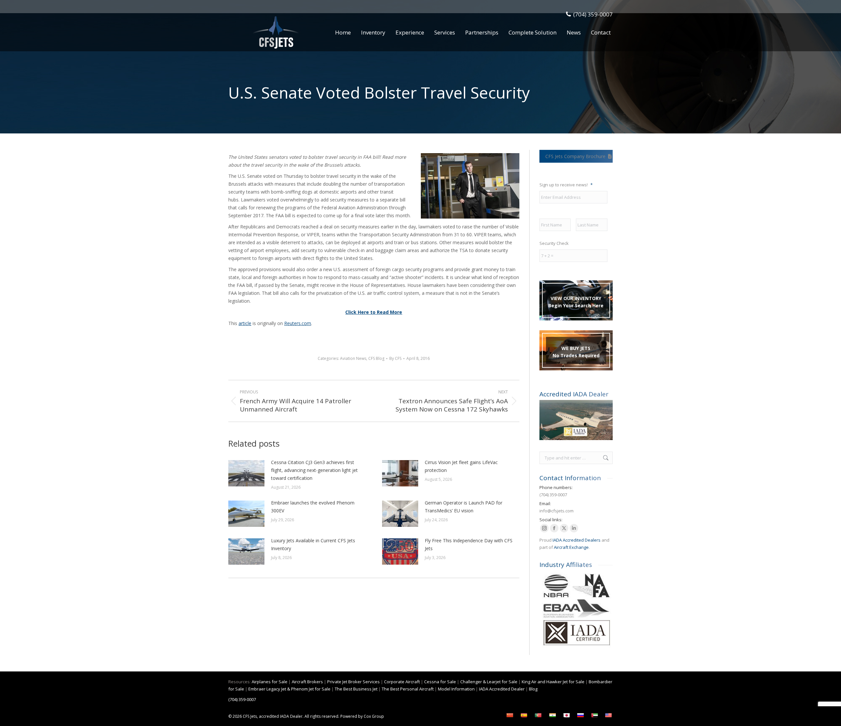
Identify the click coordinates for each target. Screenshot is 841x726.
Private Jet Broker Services (353, 682)
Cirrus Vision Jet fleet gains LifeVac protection (461, 466)
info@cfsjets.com (556, 511)
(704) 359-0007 (593, 14)
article (245, 323)
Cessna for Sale (440, 682)
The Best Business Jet (356, 689)
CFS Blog (376, 358)
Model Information (456, 689)
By (395, 358)
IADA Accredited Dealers (577, 540)
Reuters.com (297, 323)
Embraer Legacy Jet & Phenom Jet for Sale (289, 689)
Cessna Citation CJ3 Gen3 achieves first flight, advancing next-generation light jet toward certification (314, 470)
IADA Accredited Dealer (502, 689)
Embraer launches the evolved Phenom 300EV (312, 507)
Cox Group (374, 716)
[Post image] (246, 473)
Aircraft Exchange (571, 547)
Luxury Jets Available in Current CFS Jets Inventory (313, 544)
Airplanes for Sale (269, 682)
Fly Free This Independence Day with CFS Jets (468, 544)
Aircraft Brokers (307, 682)
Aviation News (353, 358)
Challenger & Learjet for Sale (488, 682)
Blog (533, 689)
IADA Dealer (291, 716)
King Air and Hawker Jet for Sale (553, 682)
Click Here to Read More (373, 312)
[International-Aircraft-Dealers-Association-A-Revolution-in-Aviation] (576, 420)
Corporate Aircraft (402, 682)
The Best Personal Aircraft (408, 689)
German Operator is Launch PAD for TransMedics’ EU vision (463, 507)
